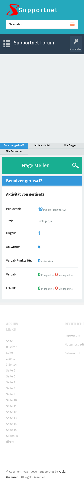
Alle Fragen (70, 145)
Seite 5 (10, 370)
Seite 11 (11, 406)
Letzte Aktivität (42, 145)
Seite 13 (11, 418)
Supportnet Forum (34, 43)
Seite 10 (11, 400)
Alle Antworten (14, 151)
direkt (10, 442)
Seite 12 (11, 412)
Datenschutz (73, 353)
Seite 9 (10, 394)
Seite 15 (11, 430)
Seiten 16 (12, 436)
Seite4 (12, 364)
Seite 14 (11, 424)
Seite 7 (10, 382)
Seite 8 (10, 388)
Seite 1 (13, 347)
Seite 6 (10, 376)
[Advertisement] (42, 98)
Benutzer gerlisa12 (14, 145)
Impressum (72, 335)
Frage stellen (36, 165)
